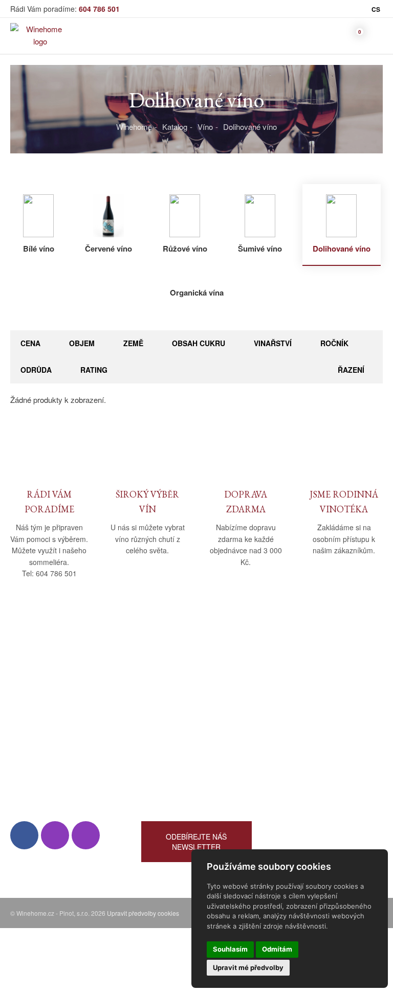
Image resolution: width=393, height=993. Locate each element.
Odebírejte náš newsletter (196, 841)
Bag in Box (290, 692)
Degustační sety (299, 766)
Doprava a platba (169, 692)
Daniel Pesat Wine (303, 781)
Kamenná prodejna (41, 692)
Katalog (174, 126)
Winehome (134, 126)
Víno (205, 126)
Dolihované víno (250, 126)
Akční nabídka (296, 721)
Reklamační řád (167, 707)
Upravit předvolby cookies (143, 913)
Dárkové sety (294, 736)
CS (376, 9)
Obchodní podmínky (175, 677)
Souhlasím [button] (230, 949)
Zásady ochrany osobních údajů (194, 721)
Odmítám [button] (277, 949)
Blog (17, 721)
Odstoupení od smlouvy (181, 736)
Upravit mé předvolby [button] (248, 967)
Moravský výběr (299, 707)
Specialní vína (295, 751)
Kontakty (25, 707)
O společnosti (33, 677)
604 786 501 (99, 9)
